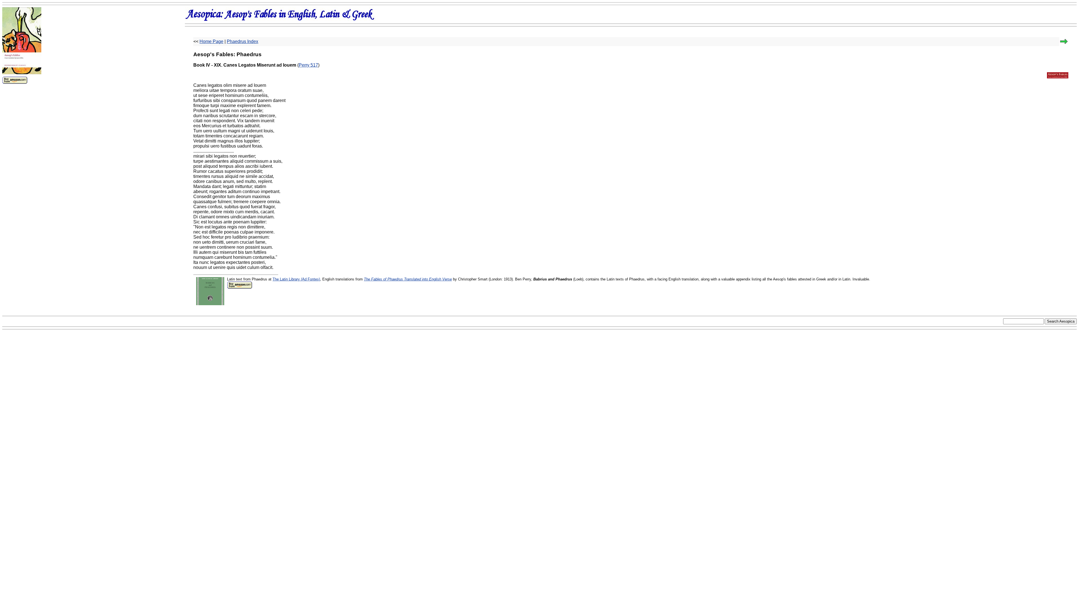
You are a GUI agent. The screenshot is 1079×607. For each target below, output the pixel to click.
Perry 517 (308, 65)
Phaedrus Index (242, 41)
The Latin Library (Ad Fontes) (296, 279)
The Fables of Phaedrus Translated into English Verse (408, 279)
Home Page (211, 41)
